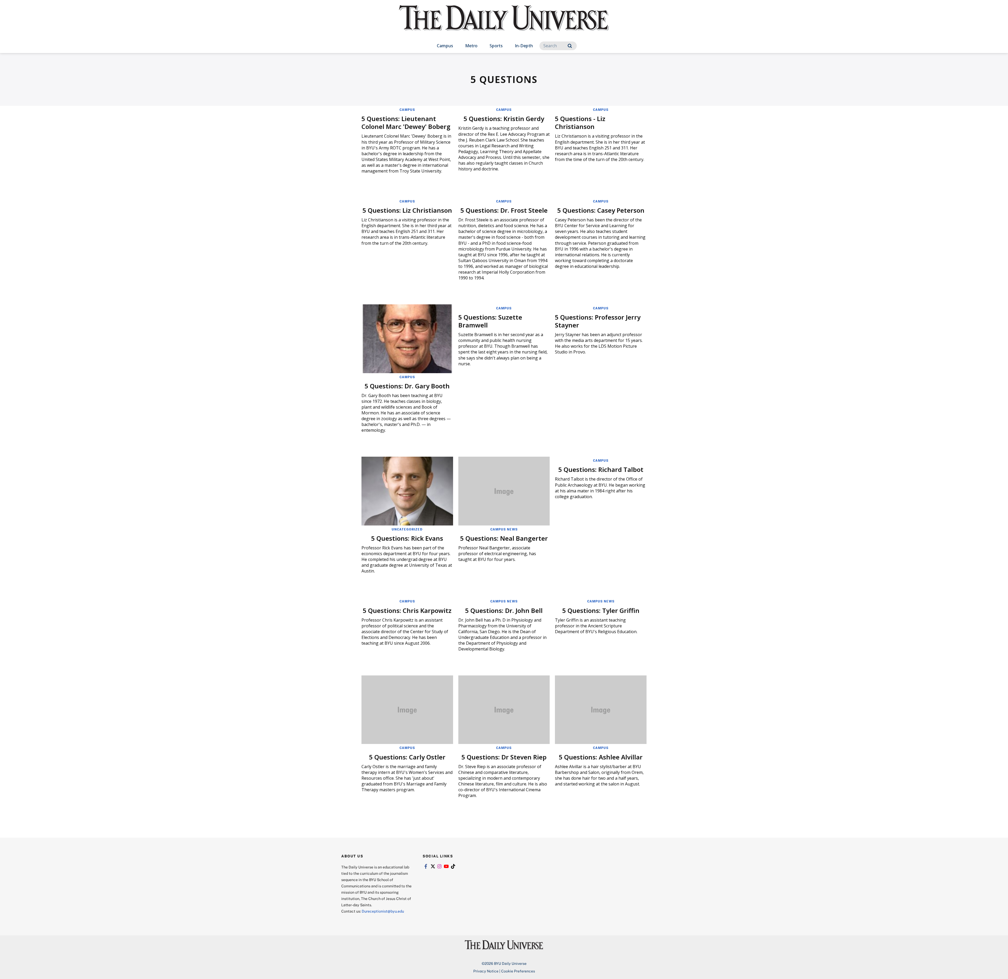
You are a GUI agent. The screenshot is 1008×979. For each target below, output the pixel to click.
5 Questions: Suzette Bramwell (490, 321)
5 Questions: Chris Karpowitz (407, 610)
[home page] (504, 23)
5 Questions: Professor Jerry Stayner (597, 321)
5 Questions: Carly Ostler (407, 757)
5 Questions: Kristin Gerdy (504, 118)
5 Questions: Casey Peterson (600, 210)
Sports (496, 46)
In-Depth (524, 46)
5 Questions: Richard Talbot (600, 469)
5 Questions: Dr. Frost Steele (504, 210)
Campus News (504, 529)
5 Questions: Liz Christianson (407, 210)
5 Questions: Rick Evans (407, 538)
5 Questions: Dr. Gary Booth (407, 386)
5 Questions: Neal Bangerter (504, 538)
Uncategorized (407, 529)
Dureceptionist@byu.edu (383, 911)
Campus (445, 46)
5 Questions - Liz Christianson (580, 122)
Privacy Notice (485, 971)
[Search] (569, 45)
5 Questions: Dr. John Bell (504, 610)
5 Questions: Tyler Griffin (600, 610)
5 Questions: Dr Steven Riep (504, 757)
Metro (471, 46)
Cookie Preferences (518, 971)
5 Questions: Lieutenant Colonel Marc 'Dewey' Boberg (405, 122)
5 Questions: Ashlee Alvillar (601, 757)
